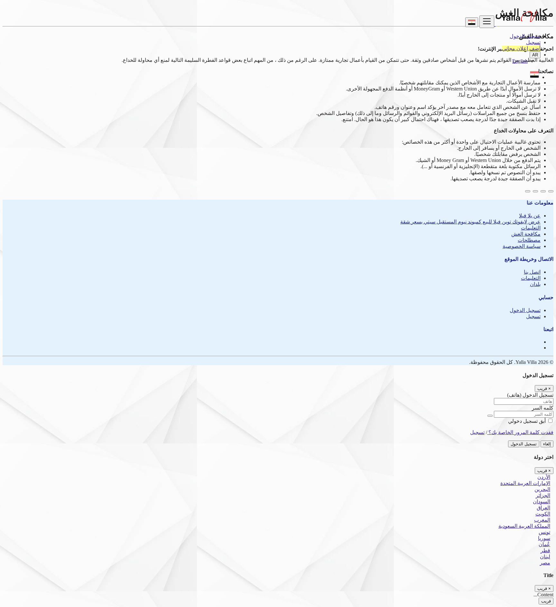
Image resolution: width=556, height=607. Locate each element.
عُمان (544, 544)
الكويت (542, 514)
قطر (545, 550)
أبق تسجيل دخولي (527, 421)
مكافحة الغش (526, 234)
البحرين (542, 489)
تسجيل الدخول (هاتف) (530, 395)
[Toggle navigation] (486, 21)
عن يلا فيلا (530, 215)
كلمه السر (542, 408)
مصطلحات (529, 240)
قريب (546, 601)
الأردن (543, 477)
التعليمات (531, 228)
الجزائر (543, 495)
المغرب (542, 520)
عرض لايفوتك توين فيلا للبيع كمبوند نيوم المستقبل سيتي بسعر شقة (470, 221)
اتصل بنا (532, 272)
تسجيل (533, 42)
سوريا (544, 538)
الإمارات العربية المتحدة (525, 483)
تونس (544, 532)
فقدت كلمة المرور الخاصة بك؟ (520, 432)
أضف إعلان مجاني (521, 48)
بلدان (535, 284)
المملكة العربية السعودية (524, 526)
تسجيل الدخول (525, 36)
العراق (543, 507)
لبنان (545, 556)
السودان (541, 501)
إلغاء (547, 443)
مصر (545, 562)
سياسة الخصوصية (522, 246)
